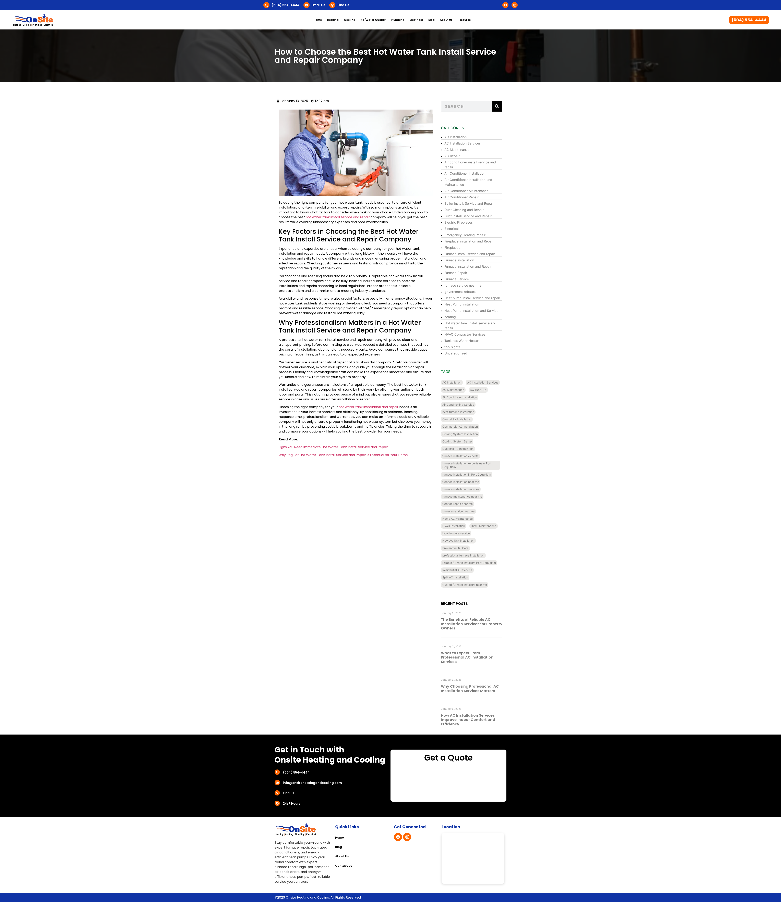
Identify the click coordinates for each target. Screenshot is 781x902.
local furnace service (456, 533)
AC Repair (452, 156)
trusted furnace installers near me (464, 584)
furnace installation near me (460, 482)
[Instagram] (515, 5)
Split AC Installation (455, 577)
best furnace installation (458, 412)
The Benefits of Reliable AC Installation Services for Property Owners (471, 624)
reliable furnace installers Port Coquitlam (469, 562)
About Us (446, 20)
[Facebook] (505, 5)
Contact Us (343, 866)
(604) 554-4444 (285, 5)
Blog (431, 20)
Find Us (343, 5)
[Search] (497, 106)
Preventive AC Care (455, 548)
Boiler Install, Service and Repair (469, 203)
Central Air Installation (456, 419)
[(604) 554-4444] (266, 5)
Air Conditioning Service (458, 404)
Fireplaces (452, 248)
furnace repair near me (457, 503)
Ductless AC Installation (457, 448)
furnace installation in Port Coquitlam (466, 474)
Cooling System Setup (457, 441)
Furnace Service (456, 279)
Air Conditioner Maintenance (466, 191)
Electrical (451, 229)
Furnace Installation (459, 260)
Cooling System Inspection (460, 434)
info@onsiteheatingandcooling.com (312, 783)
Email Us (318, 5)
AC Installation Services (462, 143)
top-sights (452, 347)
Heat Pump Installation (461, 304)
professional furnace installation (463, 555)
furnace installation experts (460, 456)
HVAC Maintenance (483, 526)
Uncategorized (455, 353)
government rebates (460, 292)
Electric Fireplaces (458, 222)
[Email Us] (306, 5)
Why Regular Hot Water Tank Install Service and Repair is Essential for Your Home (343, 455)
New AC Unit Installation (458, 540)
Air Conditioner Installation (464, 173)
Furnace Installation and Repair (468, 266)
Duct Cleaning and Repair (464, 210)
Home (317, 20)
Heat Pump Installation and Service (471, 311)
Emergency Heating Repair (464, 235)
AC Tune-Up (478, 389)
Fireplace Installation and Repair (469, 241)
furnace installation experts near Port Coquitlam (466, 465)
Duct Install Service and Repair (468, 216)
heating (450, 317)
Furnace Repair (455, 273)
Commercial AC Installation (460, 426)
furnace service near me (462, 285)
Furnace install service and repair (469, 254)
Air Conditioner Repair (461, 197)
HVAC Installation (453, 526)
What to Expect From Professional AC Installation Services (467, 657)
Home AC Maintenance (457, 518)
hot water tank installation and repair (368, 407)
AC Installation (455, 137)
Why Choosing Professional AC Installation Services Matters (470, 688)
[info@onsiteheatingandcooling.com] (277, 782)
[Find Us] (332, 5)
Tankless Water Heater (461, 341)
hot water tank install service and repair (338, 217)
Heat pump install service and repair (472, 298)
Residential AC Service (457, 570)
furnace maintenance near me (462, 496)
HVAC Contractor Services (464, 334)
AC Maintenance (456, 150)
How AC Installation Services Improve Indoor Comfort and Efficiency (468, 720)
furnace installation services (460, 489)
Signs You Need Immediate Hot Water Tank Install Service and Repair (333, 447)
